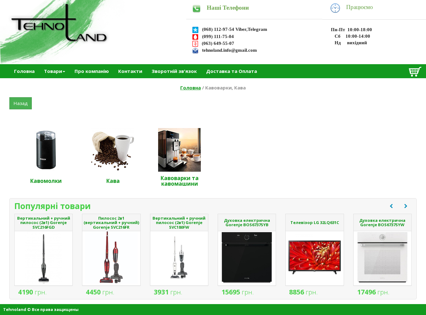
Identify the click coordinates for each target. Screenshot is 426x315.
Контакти (130, 71)
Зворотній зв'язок (174, 71)
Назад (20, 103)
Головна (24, 71)
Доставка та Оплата (231, 71)
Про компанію (92, 71)
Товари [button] (53, 71)
